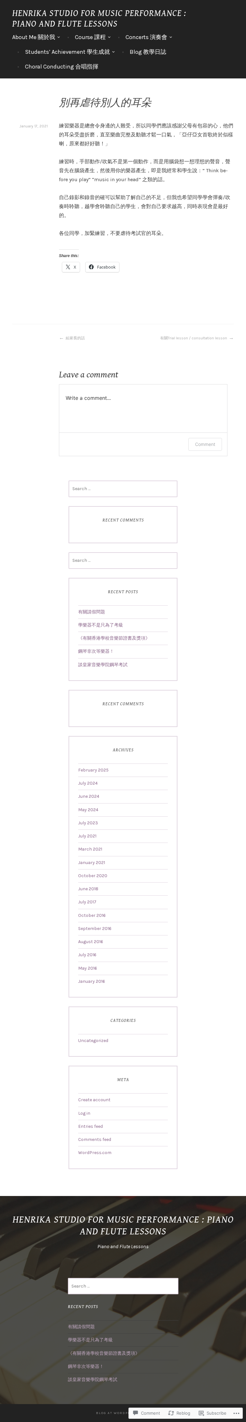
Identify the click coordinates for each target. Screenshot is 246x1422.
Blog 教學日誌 (148, 52)
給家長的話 (75, 338)
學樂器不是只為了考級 (100, 625)
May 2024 (88, 809)
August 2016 (90, 941)
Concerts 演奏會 (146, 37)
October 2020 (92, 875)
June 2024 (88, 796)
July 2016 (87, 954)
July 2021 (87, 836)
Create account (94, 1100)
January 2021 (91, 862)
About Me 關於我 (33, 37)
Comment (205, 444)
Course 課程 (90, 37)
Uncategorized (93, 1040)
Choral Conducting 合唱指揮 (61, 66)
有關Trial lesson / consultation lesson (193, 338)
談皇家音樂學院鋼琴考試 (102, 664)
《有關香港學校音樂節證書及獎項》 (114, 638)
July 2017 (87, 902)
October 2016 (92, 915)
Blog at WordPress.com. (123, 1413)
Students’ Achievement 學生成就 (67, 52)
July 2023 (88, 823)
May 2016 (87, 968)
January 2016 (91, 981)
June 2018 (88, 889)
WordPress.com (94, 1152)
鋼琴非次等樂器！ (96, 651)
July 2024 (88, 783)
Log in (84, 1113)
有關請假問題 (91, 612)
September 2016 (94, 928)
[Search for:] (123, 488)
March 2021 (90, 849)
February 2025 (93, 770)
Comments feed (94, 1139)
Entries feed (90, 1126)
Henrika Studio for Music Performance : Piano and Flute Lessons (99, 18)
